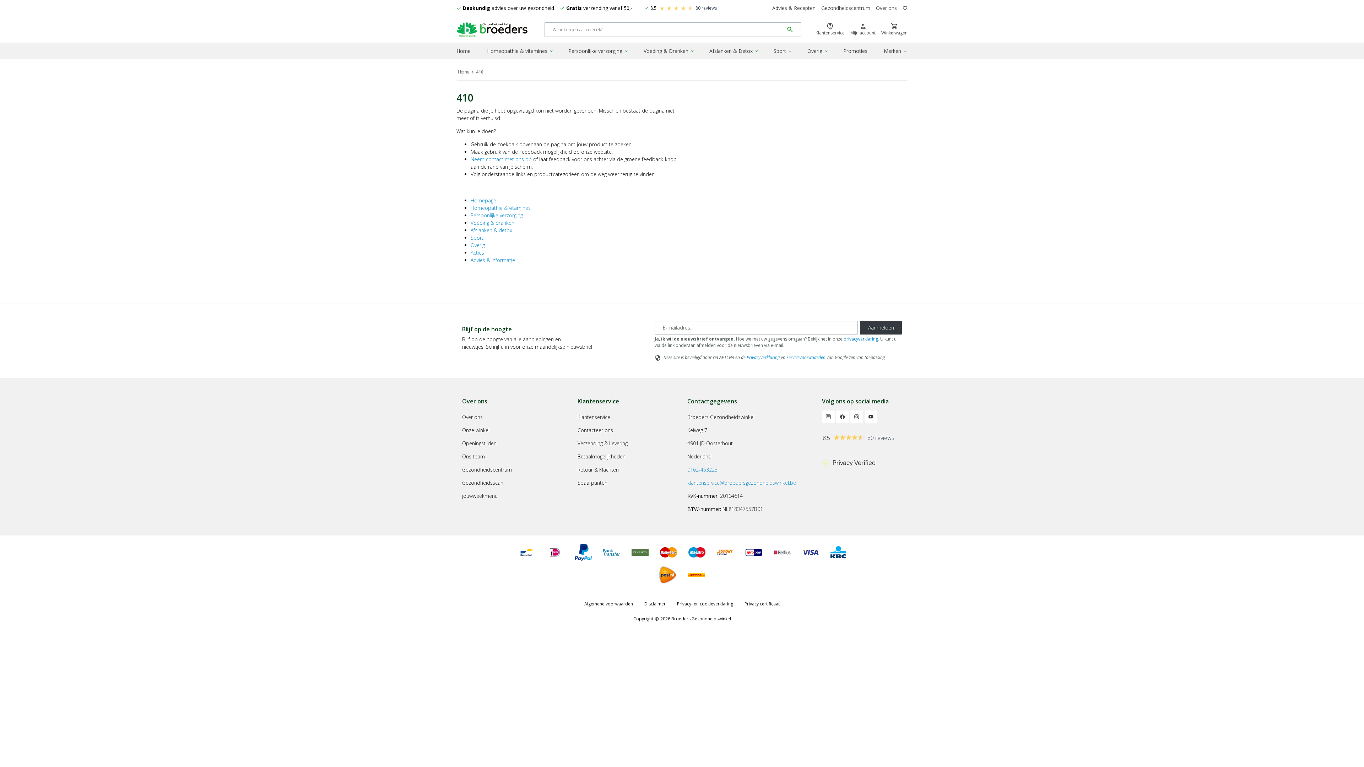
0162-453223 (702, 469)
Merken (896, 51)
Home (463, 51)
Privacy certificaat (762, 604)
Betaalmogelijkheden (602, 456)
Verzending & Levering (603, 443)
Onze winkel (475, 430)
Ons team (473, 456)
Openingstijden (479, 443)
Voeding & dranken (492, 222)
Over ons (886, 8)
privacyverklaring (861, 339)
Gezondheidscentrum (845, 8)
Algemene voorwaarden (608, 604)
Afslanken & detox (491, 230)
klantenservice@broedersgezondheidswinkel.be (741, 482)
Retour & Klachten (598, 469)
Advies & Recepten (794, 8)
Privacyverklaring (763, 357)
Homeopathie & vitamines (520, 51)
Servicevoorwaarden (806, 357)
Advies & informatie (493, 260)
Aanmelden (881, 327)
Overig (818, 51)
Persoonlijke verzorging (598, 51)
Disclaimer (655, 604)
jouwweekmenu (480, 496)
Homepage (483, 200)
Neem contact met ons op (501, 159)
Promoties (855, 51)
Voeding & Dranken (669, 51)
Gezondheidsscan (482, 482)
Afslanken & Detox (734, 51)
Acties (477, 252)
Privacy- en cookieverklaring (705, 604)
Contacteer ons (595, 430)
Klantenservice (594, 417)
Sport (783, 51)
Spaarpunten (592, 482)
